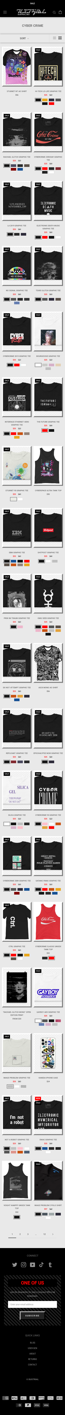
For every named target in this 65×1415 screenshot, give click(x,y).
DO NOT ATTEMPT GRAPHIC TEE (17, 688)
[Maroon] (13, 169)
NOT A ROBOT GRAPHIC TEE (17, 1140)
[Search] (54, 12)
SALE (32, 3)
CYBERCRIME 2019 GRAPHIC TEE (17, 356)
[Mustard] (58, 630)
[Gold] (45, 100)
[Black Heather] (20, 165)
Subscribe (32, 1316)
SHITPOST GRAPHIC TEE (48, 553)
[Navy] (51, 100)
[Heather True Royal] (17, 303)
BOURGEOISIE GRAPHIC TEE (48, 356)
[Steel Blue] (27, 1152)
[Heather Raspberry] (58, 1020)
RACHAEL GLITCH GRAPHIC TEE (16, 157)
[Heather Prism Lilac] (51, 365)
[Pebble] (27, 433)
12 (44, 1234)
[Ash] (13, 499)
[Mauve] (13, 1152)
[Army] (27, 165)
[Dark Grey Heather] (27, 299)
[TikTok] (41, 1264)
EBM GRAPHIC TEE (17, 553)
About (32, 1353)
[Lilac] (20, 627)
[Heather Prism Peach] (45, 365)
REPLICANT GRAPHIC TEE (17, 753)
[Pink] (20, 827)
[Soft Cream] (58, 365)
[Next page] (53, 1234)
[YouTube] (32, 1264)
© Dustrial (32, 1379)
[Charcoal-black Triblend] (45, 958)
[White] (51, 172)
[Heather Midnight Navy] (13, 165)
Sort (23, 38)
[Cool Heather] (51, 1214)
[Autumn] (20, 433)
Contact (32, 1364)
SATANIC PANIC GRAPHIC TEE (48, 881)
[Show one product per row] (54, 37)
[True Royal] (20, 169)
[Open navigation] (5, 12)
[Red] (51, 103)
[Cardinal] (58, 168)
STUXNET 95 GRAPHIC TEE (17, 491)
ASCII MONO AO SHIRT (48, 688)
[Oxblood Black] (45, 103)
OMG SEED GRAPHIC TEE (48, 618)
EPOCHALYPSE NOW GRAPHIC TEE (48, 753)
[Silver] (48, 368)
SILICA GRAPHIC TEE (17, 815)
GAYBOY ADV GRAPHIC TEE (48, 1012)
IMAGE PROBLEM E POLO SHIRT (48, 1205)
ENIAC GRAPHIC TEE (48, 1140)
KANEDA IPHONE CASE (48, 1078)
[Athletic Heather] (23, 1086)
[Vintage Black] (45, 172)
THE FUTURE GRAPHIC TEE (48, 422)
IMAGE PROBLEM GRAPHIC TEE (17, 1078)
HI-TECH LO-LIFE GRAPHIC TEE (48, 91)
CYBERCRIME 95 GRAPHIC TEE (48, 815)
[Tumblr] (50, 1264)
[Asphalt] (58, 100)
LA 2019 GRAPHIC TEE (17, 226)
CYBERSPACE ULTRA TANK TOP (48, 491)
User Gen (32, 1348)
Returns (32, 1359)
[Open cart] (60, 12)
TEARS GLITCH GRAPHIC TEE (48, 290)
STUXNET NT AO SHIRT (17, 91)
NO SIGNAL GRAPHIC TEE (17, 290)
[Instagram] (23, 1264)
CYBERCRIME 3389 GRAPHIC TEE (17, 881)
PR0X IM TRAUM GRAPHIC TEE (17, 618)
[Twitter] (14, 1264)
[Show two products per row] (60, 37)
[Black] (38, 100)
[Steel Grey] (45, 1214)
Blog (32, 1342)
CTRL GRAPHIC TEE (17, 946)
